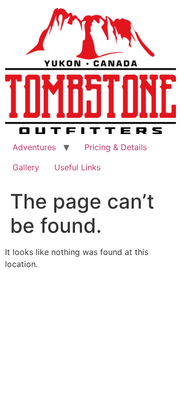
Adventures (34, 147)
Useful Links (77, 167)
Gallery (26, 167)
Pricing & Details (115, 147)
